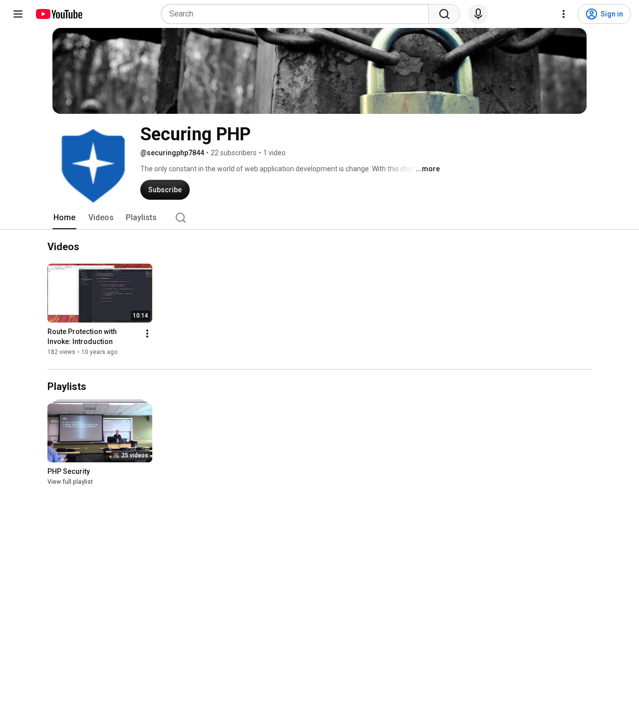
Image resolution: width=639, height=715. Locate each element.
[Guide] (18, 14)
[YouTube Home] (58, 14)
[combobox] (297, 14)
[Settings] (564, 14)
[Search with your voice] (478, 14)
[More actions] (147, 334)
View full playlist (70, 481)
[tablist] (319, 218)
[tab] (64, 218)
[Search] (444, 14)
